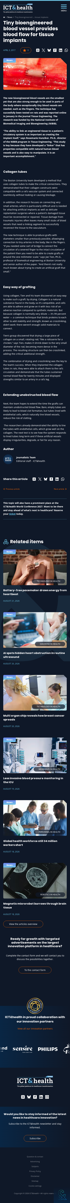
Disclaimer (35, 1176)
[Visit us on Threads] (23, 1097)
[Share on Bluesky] (49, 50)
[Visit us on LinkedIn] (41, 1097)
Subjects (35, 1166)
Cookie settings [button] (35, 1186)
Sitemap (35, 1181)
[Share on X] (43, 50)
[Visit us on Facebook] (35, 1097)
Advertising (35, 1161)
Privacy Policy (35, 1171)
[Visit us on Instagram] (47, 1097)
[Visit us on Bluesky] (29, 1097)
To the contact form (35, 970)
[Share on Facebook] (54, 50)
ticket (12, 513)
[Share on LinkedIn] (60, 50)
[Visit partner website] (16, 1049)
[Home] (4, 17)
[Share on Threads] (37, 50)
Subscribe (35, 1138)
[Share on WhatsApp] (66, 50)
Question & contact (35, 1156)
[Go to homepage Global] (18, 8)
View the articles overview (23, 924)
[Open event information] (62, 1195)
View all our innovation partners (35, 1028)
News (9, 17)
